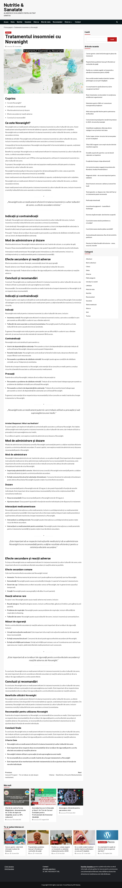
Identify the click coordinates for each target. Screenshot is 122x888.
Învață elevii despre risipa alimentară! (98, 161)
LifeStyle (89, 285)
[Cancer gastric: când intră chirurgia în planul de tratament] (15, 837)
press (8, 853)
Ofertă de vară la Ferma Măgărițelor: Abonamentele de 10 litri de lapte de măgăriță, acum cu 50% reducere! (15, 812)
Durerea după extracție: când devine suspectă (100, 215)
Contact (78, 22)
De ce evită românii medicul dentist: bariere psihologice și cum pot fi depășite (100, 80)
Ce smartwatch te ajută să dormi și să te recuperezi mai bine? (99, 88)
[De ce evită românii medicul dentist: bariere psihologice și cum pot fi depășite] (84, 837)
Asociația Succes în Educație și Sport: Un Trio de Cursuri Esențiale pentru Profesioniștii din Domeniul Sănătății (43, 812)
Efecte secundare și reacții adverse (19, 114)
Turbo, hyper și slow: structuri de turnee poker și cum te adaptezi (101, 137)
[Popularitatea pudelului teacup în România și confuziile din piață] (38, 837)
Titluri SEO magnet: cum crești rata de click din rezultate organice (101, 146)
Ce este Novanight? (14, 103)
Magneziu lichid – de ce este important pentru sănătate (101, 177)
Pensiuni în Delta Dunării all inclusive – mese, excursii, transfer (100, 244)
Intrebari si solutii (92, 282)
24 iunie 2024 (71, 813)
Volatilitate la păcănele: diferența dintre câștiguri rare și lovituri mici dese (99, 129)
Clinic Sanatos (9, 866)
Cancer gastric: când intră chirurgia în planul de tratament (101, 55)
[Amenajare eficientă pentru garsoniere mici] (70, 797)
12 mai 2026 (87, 853)
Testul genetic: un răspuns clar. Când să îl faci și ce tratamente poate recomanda (101, 193)
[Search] (117, 22)
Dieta (12, 22)
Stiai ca (36, 22)
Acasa (6, 22)
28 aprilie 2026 (108, 853)
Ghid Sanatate (9, 869)
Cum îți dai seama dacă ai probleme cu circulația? (98, 222)
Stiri (87, 312)
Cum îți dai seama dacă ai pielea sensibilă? (99, 229)
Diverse (67, 22)
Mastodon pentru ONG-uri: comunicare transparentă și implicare (99, 104)
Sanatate (28, 22)
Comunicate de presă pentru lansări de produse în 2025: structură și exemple (101, 121)
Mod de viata (45, 22)
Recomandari (57, 22)
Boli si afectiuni (91, 263)
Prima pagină (8, 27)
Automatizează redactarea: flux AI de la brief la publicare (101, 236)
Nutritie (19, 22)
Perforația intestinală (93, 200)
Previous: (21, 775)
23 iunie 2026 (15, 853)
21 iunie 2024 (17, 46)
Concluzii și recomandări (16, 118)
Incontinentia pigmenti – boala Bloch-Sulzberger (98, 207)
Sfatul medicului (91, 304)
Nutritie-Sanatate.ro (88, 866)
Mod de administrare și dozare (18, 110)
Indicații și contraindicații (16, 106)
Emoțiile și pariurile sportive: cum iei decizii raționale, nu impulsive (100, 154)
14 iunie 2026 (38, 853)
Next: (65, 774)
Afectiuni (89, 259)
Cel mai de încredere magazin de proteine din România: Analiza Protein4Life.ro (100, 168)
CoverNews (67, 885)
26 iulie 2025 (17, 819)
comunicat (9, 46)
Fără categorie (90, 278)
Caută (87, 32)
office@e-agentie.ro (49, 869)
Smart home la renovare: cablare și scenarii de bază (101, 185)
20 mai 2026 (61, 853)
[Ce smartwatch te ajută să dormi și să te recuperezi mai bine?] (107, 837)
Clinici (88, 266)
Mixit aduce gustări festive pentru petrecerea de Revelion (100, 113)
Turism (88, 316)
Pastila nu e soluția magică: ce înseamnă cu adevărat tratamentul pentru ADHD (100, 71)
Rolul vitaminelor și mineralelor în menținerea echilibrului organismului (101, 96)
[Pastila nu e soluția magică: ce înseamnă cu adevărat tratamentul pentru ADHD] (61, 837)
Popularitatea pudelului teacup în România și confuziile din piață (100, 63)
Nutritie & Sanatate (14, 7)
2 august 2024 (45, 819)
